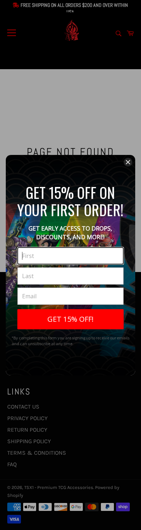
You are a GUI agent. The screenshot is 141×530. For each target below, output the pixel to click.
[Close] (128, 162)
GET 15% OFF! (70, 319)
